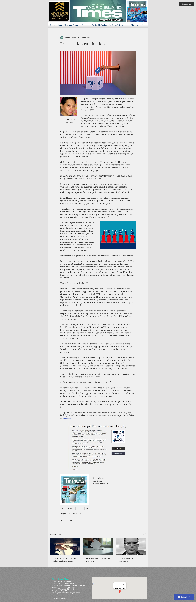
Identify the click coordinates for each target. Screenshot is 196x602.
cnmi (63, 508)
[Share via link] (76, 521)
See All (143, 534)
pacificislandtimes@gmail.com (68, 593)
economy (71, 508)
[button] (186, 4)
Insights (63, 514)
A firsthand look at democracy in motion (98, 559)
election (88, 508)
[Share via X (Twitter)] (66, 521)
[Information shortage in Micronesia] (131, 546)
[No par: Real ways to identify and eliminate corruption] (65, 546)
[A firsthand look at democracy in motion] (98, 546)
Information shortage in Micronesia (129, 559)
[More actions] (134, 37)
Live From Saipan (74, 514)
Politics (80, 508)
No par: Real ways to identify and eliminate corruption (64, 559)
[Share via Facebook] (61, 521)
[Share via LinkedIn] (71, 521)
